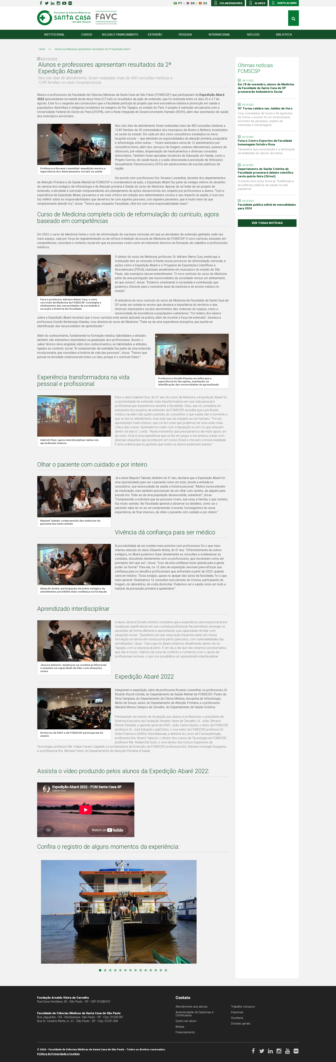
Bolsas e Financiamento (120, 34)
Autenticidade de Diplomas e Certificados (195, 1013)
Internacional (219, 34)
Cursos (86, 34)
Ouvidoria (237, 1018)
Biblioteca (284, 34)
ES (205, 3)
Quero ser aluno (186, 1021)
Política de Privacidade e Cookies (58, 1054)
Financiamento (185, 1032)
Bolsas (180, 1026)
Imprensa (237, 1012)
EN (192, 3)
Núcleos (253, 34)
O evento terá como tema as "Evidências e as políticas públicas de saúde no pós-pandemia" (266, 185)
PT (180, 3)
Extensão (155, 34)
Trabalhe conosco (243, 1006)
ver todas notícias (267, 223)
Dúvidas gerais (240, 1023)
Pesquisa (185, 34)
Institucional (54, 34)
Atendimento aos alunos (191, 1006)
